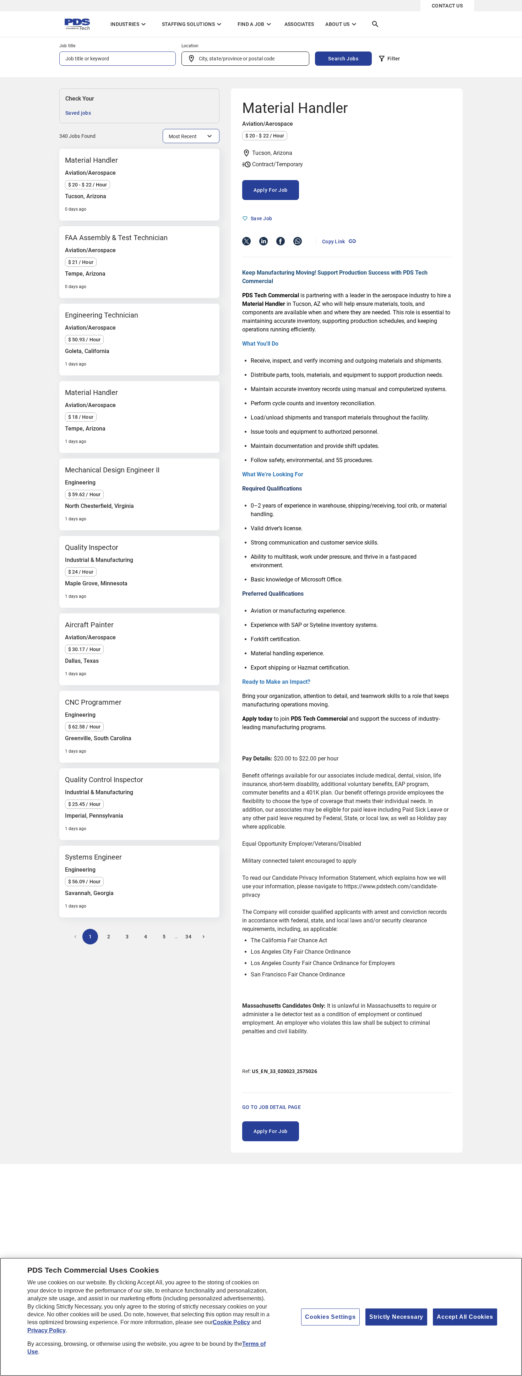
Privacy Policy (46, 1330)
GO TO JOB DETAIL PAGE (271, 1107)
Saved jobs (78, 113)
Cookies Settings (330, 1316)
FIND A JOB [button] (255, 24)
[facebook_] (280, 241)
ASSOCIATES (299, 24)
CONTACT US (447, 6)
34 (188, 936)
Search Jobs (343, 58)
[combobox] (245, 59)
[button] (388, 60)
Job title (67, 45)
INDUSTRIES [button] (129, 24)
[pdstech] (79, 24)
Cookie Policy (231, 1322)
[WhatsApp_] (297, 241)
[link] (339, 241)
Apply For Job (271, 190)
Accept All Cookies (465, 1316)
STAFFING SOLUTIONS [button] (192, 24)
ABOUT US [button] (341, 24)
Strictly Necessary (396, 1316)
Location (190, 45)
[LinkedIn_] (263, 241)
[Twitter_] (246, 241)
